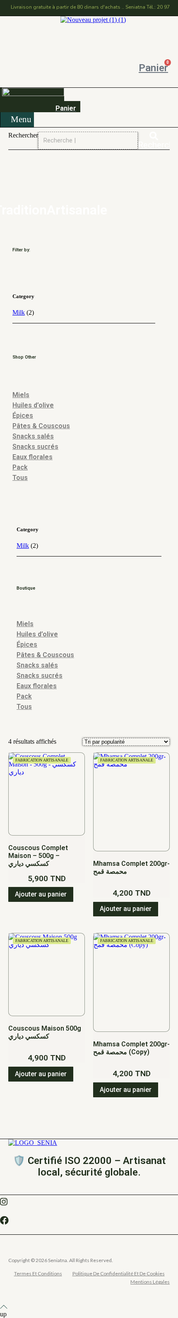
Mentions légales (150, 1282)
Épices (22, 415)
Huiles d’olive (33, 405)
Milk (18, 312)
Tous (20, 478)
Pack (20, 467)
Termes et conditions (38, 1273)
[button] (18, 119)
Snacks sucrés (35, 447)
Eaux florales (32, 457)
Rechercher (23, 135)
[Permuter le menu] (89, 28)
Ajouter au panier (41, 894)
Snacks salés (33, 436)
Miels (20, 395)
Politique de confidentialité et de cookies (118, 1273)
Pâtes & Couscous (41, 426)
